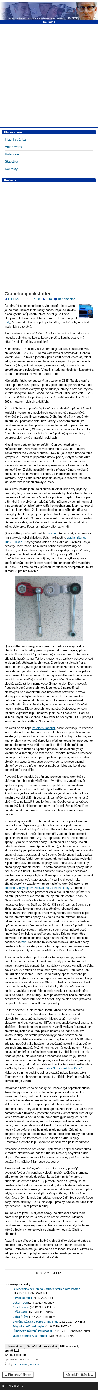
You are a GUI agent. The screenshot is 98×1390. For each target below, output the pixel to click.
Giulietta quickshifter (28, 293)
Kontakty (11, 169)
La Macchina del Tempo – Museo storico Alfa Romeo (46, 1289)
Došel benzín (21, 1307)
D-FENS (13, 299)
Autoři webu (13, 147)
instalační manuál (43, 728)
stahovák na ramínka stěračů (63, 1068)
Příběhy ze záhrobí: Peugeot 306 (33, 1331)
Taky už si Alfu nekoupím (29, 1326)
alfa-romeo (21, 1364)
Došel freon (20, 1302)
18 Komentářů (67, 299)
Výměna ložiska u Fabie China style (35, 1321)
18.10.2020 (32, 299)
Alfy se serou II (22, 1297)
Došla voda (20, 1312)
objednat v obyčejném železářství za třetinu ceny (37, 888)
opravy (34, 1364)
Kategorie (12, 154)
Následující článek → (79, 1374)
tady (7, 322)
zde (23, 942)
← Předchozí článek (17, 1374)
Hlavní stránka (15, 139)
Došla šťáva (20, 1316)
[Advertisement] (49, 75)
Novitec (52, 533)
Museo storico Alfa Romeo (30, 1335)
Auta (49, 299)
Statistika (11, 161)
